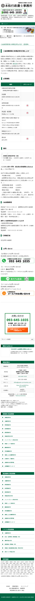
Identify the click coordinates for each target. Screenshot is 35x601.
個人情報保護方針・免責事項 (17, 588)
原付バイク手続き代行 (10, 551)
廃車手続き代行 (8, 540)
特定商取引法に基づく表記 (17, 590)
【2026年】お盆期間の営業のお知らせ (21, 349)
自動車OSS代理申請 (9, 462)
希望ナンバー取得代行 (10, 443)
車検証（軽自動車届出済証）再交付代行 (14, 548)
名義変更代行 (8, 421)
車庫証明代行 (18, 36)
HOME (8, 586)
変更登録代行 (8, 425)
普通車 (10, 36)
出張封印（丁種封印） (10, 458)
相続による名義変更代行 (10, 455)
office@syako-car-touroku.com (22, 382)
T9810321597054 (20, 395)
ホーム (3, 36)
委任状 (15, 63)
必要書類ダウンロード (10, 466)
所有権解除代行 (8, 451)
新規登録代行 (8, 432)
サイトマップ (24, 586)
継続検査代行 (8, 447)
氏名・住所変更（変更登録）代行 (12, 536)
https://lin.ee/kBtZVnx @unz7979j (22, 386)
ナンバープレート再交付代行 (11, 440)
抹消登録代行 (8, 428)
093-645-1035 (22, 376)
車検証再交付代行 (9, 436)
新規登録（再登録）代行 (10, 544)
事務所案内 (15, 586)
